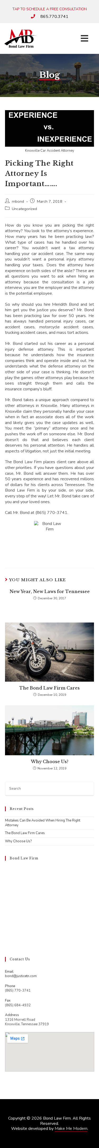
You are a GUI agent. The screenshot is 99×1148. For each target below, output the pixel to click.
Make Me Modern (71, 1128)
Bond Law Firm (24, 858)
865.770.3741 (54, 16)
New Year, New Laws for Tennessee (50, 591)
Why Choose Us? (49, 761)
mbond (18, 201)
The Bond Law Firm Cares (49, 688)
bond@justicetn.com (21, 976)
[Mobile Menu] (84, 38)
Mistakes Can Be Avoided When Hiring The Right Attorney (42, 823)
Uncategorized (24, 208)
